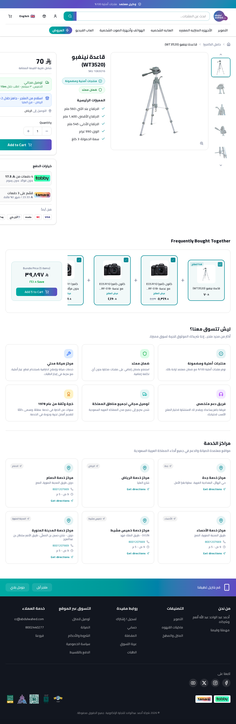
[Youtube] (193, 683)
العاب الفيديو (84, 30)
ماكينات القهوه (172, 627)
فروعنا (39, 635)
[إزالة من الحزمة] (220, 264)
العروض (58, 30)
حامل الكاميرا (212, 44)
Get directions (212, 489)
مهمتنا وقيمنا (220, 630)
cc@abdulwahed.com (29, 619)
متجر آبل (42, 587)
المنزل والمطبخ (172, 635)
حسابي (132, 627)
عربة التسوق (128, 644)
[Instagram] (215, 683)
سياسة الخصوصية (78, 644)
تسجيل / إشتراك (126, 619)
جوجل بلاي (17, 587)
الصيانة (85, 627)
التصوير (223, 30)
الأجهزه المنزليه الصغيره (195, 30)
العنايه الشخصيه (162, 30)
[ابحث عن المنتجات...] (70, 16)
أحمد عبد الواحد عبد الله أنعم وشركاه (211, 619)
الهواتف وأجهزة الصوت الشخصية (122, 30)
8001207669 (61, 489)
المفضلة (131, 635)
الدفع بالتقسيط (80, 652)
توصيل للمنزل (81, 619)
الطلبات (132, 652)
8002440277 (34, 627)
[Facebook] (226, 683)
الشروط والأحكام (79, 635)
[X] (204, 683)
